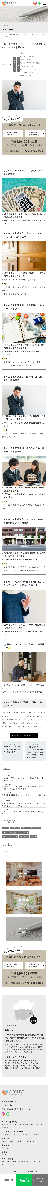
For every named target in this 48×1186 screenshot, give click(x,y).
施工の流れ (38, 1134)
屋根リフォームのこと (10, 836)
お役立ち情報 (15, 828)
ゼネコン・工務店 (8, 1141)
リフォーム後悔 (26, 63)
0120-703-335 (41, 1180)
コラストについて (9, 1122)
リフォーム (25, 828)
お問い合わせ (7, 1159)
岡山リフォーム (26, 76)
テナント (29, 1134)
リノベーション (7, 832)
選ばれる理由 (28, 1125)
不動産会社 (21, 1141)
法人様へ (5, 1138)
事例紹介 (5, 1145)
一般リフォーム (18, 1134)
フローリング (35, 828)
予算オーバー (25, 53)
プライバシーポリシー (10, 1164)
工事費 (36, 63)
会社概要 (5, 1127)
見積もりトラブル (27, 59)
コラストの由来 (15, 1125)
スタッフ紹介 (40, 1125)
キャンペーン (24, 836)
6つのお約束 (6, 1134)
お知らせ (34, 836)
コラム (4, 34)
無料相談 (9, 1180)
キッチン (5, 828)
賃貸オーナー (31, 1141)
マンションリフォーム (28, 69)
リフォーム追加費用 (27, 56)
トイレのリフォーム (22, 832)
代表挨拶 (5, 1125)
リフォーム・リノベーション (14, 1131)
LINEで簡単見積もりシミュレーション (27, 1161)
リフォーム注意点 (27, 72)
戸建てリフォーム (27, 66)
